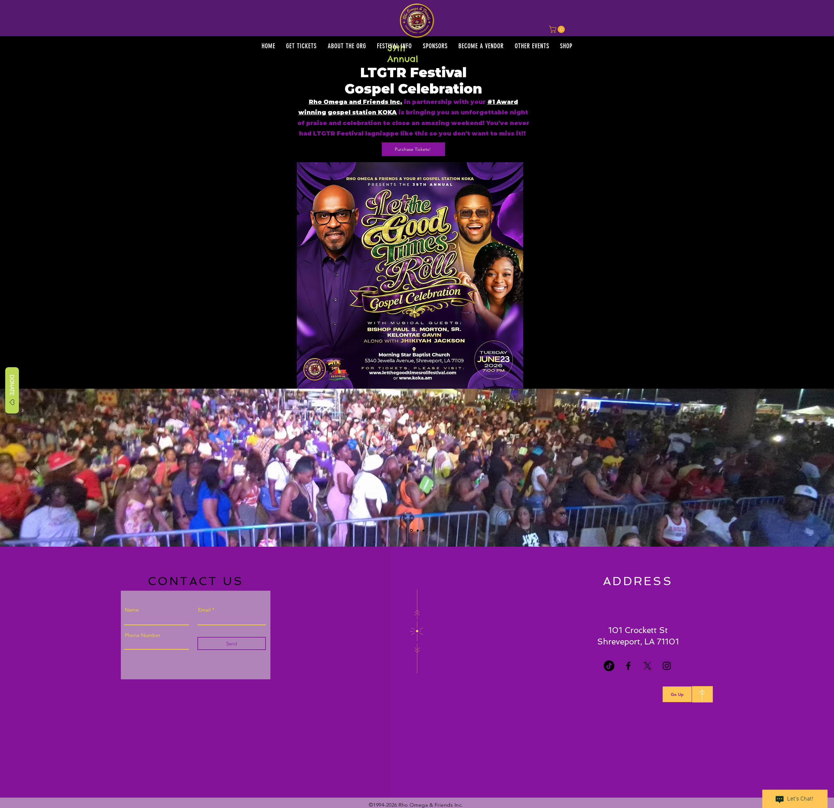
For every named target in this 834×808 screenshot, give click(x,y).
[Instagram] (666, 665)
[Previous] (36, 467)
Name (132, 610)
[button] (301, 46)
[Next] (798, 467)
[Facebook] (628, 665)
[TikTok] (609, 665)
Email (204, 610)
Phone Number (142, 635)
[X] (647, 665)
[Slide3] (423, 530)
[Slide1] (411, 530)
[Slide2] (418, 530)
